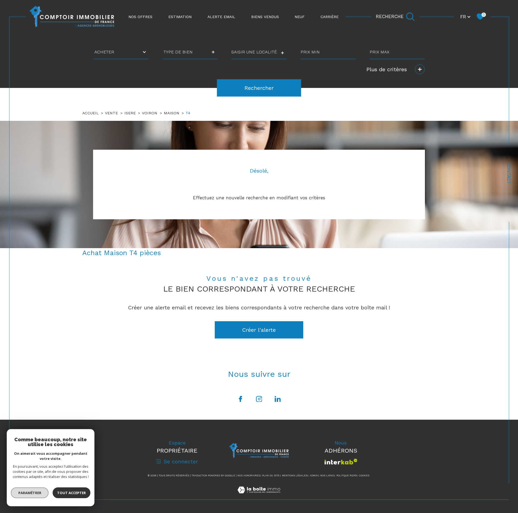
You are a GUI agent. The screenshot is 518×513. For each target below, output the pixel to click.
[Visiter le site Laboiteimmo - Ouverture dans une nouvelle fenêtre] (259, 496)
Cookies (364, 475)
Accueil (90, 113)
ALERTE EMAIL (221, 17)
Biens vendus (265, 17)
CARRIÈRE (330, 17)
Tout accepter (71, 492)
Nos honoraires (248, 475)
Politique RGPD (346, 475)
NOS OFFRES (140, 17)
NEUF (300, 17)
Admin (314, 475)
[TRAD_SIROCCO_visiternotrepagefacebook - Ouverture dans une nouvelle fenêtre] (240, 399)
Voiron (149, 113)
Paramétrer (29, 492)
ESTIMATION (180, 17)
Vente (111, 113)
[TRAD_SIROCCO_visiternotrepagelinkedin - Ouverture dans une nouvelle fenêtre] (278, 399)
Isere (130, 113)
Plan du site (270, 475)
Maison (171, 113)
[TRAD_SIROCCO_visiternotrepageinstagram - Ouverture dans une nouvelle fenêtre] (259, 399)
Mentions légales (294, 475)
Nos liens (327, 475)
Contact (509, 173)
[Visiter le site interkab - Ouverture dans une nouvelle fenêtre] (341, 461)
